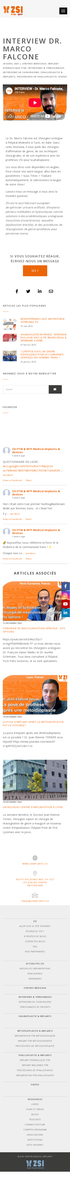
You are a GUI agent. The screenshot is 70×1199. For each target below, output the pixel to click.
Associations (35, 1134)
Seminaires (35, 978)
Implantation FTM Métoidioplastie (35, 1035)
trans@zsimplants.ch (35, 901)
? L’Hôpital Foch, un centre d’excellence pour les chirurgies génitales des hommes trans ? (42, 354)
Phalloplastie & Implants (35, 1055)
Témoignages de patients (35, 1007)
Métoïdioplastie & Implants (35, 1031)
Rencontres (35, 973)
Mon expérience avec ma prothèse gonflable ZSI (43, 320)
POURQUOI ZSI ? (35, 931)
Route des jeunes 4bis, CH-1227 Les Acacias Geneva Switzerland (35, 882)
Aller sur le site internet (35, 926)
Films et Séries (35, 1109)
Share (29, 480)
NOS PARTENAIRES (35, 951)
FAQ (35, 946)
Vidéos (62, 76)
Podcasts (35, 1119)
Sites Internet (35, 1145)
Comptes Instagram (35, 1129)
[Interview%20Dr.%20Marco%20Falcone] (17, 291)
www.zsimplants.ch (35, 863)
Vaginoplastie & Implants (35, 1016)
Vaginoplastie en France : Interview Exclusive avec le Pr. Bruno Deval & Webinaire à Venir (43, 337)
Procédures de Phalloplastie (37, 76)
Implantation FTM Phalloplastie (35, 1075)
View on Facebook (12, 480)
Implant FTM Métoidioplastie (35, 1041)
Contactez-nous (35, 941)
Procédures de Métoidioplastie (35, 1046)
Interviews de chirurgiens (21, 72)
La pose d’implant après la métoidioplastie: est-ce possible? (34, 723)
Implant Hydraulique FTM (35, 1060)
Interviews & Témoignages (46, 68)
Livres (35, 1104)
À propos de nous (35, 936)
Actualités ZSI (35, 963)
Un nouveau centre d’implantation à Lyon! (33, 807)
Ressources (35, 1099)
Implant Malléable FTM (35, 1065)
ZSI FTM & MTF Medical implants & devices (36, 450)
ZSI (35, 921)
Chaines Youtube (35, 1124)
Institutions (35, 1140)
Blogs (35, 1114)
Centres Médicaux (34, 63)
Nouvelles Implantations (35, 968)
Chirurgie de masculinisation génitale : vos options (34, 630)
